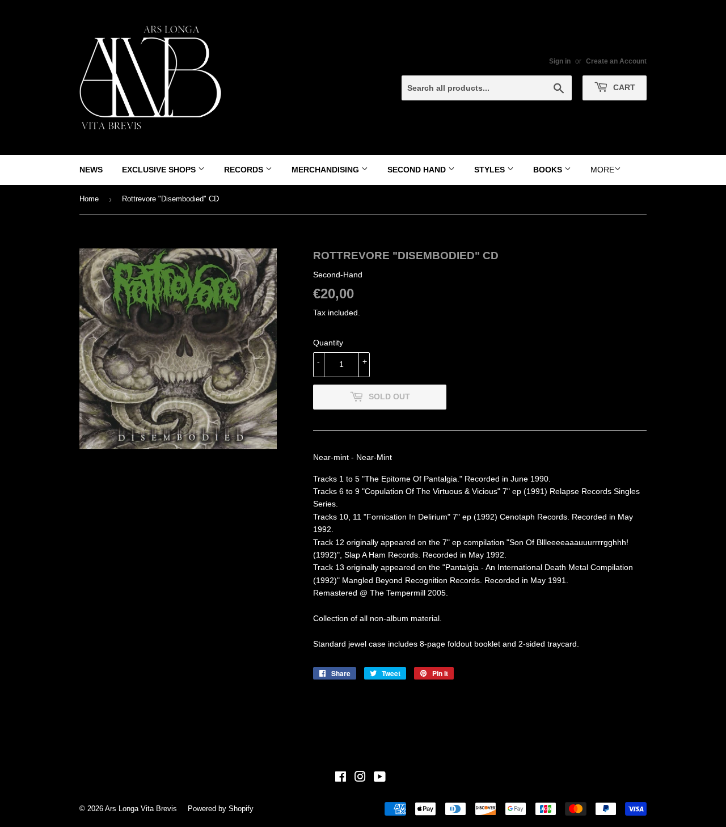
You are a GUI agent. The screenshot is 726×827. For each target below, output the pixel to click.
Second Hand (417, 169)
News (91, 169)
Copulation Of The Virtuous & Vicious (431, 491)
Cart (623, 87)
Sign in (560, 61)
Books (548, 169)
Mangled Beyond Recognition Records (411, 580)
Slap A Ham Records (381, 554)
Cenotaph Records (533, 516)
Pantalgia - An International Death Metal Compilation (539, 567)
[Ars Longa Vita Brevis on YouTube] (380, 778)
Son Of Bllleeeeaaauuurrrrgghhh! (568, 542)
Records (244, 169)
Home (89, 199)
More (602, 169)
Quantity (328, 342)
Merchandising (326, 169)
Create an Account (616, 61)
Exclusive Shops (160, 169)
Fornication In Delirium (407, 516)
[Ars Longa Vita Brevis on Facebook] (341, 778)
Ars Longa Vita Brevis (141, 808)
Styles (490, 169)
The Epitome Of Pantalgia (411, 478)
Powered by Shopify (221, 808)
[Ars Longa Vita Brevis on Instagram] (360, 778)
